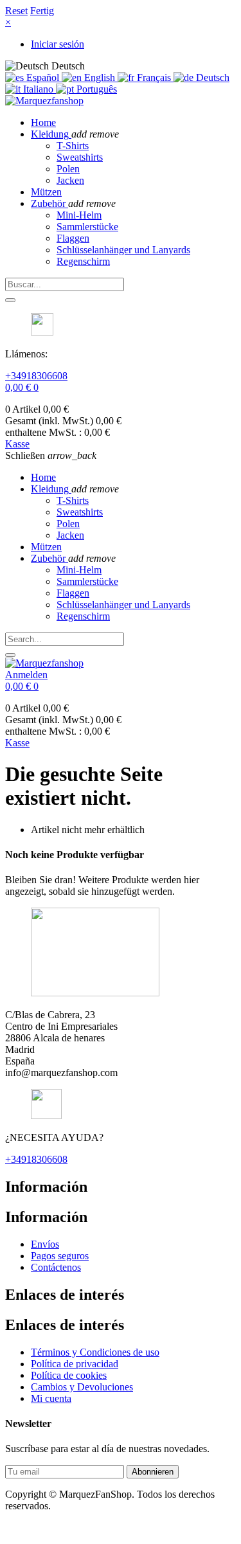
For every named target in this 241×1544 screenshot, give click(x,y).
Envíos (45, 1244)
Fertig (42, 10)
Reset (16, 10)
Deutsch (211, 77)
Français (154, 77)
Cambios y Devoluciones (82, 1386)
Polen (68, 168)
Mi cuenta (51, 1398)
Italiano (38, 89)
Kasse (17, 443)
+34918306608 (36, 375)
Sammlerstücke (87, 226)
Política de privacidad (74, 1363)
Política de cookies (69, 1375)
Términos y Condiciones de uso (95, 1352)
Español (43, 77)
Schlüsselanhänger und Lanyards (123, 249)
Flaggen (73, 238)
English (100, 77)
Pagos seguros (60, 1255)
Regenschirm (83, 261)
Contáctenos (56, 1267)
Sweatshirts (80, 157)
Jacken (70, 180)
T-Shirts (73, 145)
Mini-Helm (79, 215)
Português (95, 89)
